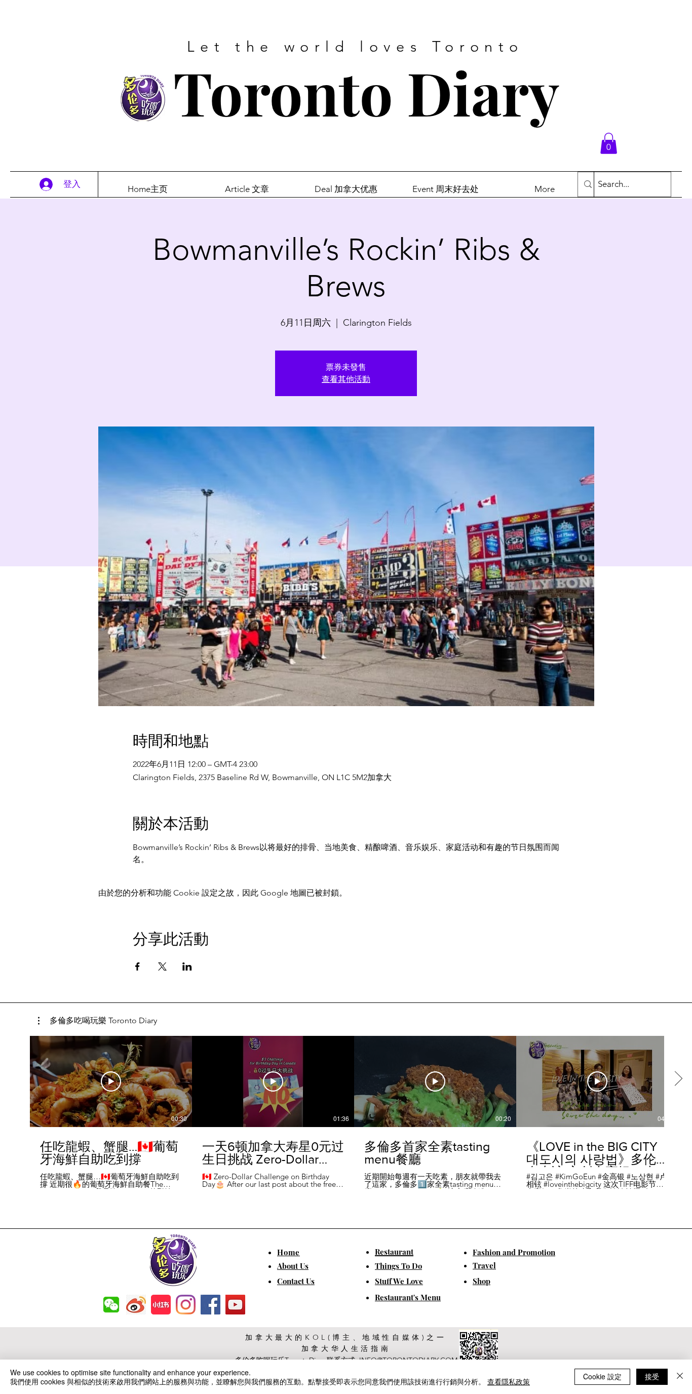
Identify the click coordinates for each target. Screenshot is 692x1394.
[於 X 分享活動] (162, 966)
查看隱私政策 (508, 1381)
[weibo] (136, 1304)
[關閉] (680, 1377)
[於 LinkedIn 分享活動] (187, 966)
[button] (609, 143)
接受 (652, 1376)
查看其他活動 (346, 379)
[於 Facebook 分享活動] (137, 966)
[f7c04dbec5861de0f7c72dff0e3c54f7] (111, 1304)
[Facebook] (210, 1304)
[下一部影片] (678, 1079)
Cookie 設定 (602, 1376)
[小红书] (161, 1304)
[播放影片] (111, 1081)
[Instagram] (186, 1304)
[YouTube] (235, 1304)
